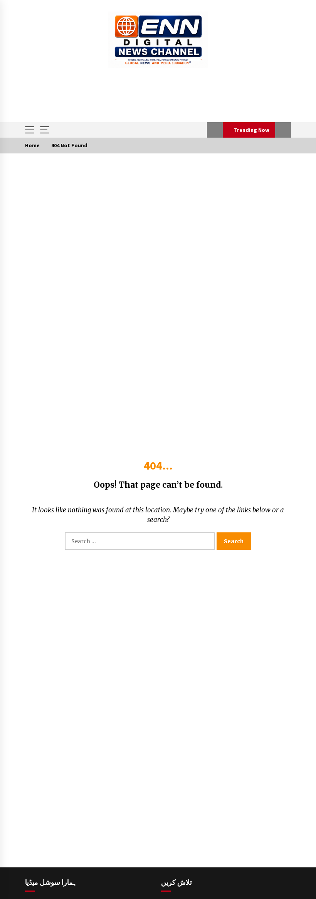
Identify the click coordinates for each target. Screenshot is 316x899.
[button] (215, 130)
